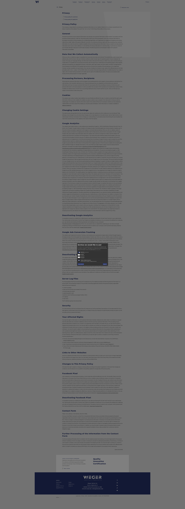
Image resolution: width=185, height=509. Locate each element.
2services (83, 253)
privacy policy (98, 249)
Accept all (105, 264)
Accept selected (81, 264)
